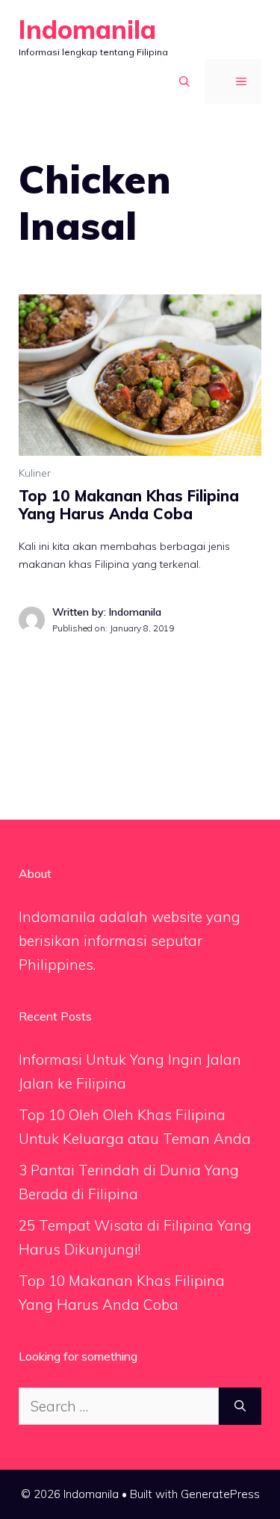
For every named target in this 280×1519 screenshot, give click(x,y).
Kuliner (35, 473)
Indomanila (87, 29)
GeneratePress (220, 1494)
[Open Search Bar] (178, 81)
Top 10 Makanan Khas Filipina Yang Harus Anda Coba (129, 504)
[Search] (240, 1406)
